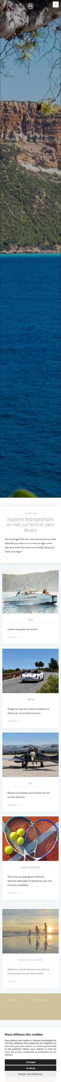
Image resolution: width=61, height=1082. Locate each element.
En (11, 4)
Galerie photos (16, 1006)
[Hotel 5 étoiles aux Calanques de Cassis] (30, 6)
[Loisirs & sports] (30, 838)
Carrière (45, 1006)
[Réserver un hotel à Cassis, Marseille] (56, 4)
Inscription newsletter (30, 1013)
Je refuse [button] (30, 1068)
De (16, 4)
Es (20, 4)
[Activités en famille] (30, 926)
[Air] (30, 755)
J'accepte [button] (30, 1062)
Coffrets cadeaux (45, 1000)
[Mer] (30, 591)
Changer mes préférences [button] (30, 1074)
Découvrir (12, 637)
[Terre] (30, 671)
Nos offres (16, 1000)
